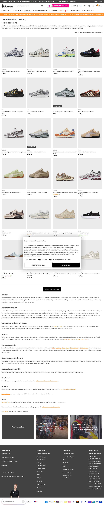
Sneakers (21, 19)
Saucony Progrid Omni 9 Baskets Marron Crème (65, 192)
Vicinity (29, 272)
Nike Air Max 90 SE (6, 233)
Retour (39, 478)
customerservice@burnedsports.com (13, 476)
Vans (79, 231)
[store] (84, 6)
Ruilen (38, 474)
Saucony (4, 69)
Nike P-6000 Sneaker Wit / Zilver (35, 111)
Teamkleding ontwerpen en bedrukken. (67, 475)
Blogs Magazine (87, 10)
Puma (79, 150)
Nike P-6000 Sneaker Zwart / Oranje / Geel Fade (12, 112)
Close (102, 14)
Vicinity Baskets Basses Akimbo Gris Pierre (89, 273)
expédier (39, 491)
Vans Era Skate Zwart (83, 233)
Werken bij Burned (68, 469)
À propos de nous (68, 453)
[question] (89, 6)
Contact (65, 463)
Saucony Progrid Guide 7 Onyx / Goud (36, 71)
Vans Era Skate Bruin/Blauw (8, 273)
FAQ (64, 466)
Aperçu (76, 241)
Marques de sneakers (9, 19)
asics (28, 150)
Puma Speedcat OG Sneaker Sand (86, 152)
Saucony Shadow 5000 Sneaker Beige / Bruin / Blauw (64, 152)
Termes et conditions (43, 453)
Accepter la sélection (38, 265)
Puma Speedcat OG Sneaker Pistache (11, 192)
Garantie (39, 481)
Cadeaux (55, 10)
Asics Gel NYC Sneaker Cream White (36, 152)
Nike (79, 69)
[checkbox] (30, 260)
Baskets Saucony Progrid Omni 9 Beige (62, 233)
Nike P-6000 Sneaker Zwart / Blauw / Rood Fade (89, 72)
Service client (41, 450)
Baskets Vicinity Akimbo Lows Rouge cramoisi (64, 273)
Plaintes (39, 488)
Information (66, 450)
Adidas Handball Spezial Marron (86, 111)
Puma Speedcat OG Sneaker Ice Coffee (37, 192)
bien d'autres (84, 348)
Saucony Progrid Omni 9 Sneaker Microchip (64, 111)
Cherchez (42, 6)
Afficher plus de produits (52, 289)
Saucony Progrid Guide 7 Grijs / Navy (11, 71)
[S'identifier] (93, 6)
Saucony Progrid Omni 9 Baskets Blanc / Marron (14, 152)
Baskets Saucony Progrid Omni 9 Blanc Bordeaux (88, 193)
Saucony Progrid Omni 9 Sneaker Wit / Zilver (38, 233)
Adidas (80, 109)
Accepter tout (66, 265)
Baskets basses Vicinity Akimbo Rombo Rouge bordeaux (38, 274)
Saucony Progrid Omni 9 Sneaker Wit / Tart (63, 71)
